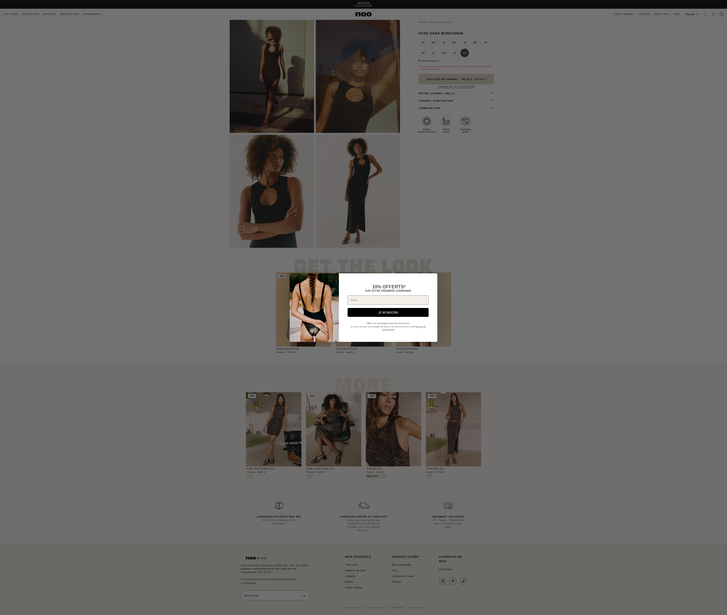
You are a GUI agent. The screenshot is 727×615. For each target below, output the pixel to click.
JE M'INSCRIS (388, 312)
